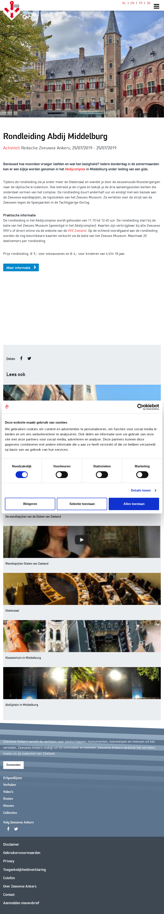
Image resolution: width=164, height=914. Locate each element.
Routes (8, 799)
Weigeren (30, 504)
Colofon (9, 878)
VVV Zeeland (77, 230)
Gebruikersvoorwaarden (21, 853)
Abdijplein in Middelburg (21, 704)
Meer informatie (18, 267)
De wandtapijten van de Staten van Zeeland (33, 516)
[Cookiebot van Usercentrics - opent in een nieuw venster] (140, 407)
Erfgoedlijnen (12, 778)
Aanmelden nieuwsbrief (21, 903)
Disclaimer (11, 845)
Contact (9, 895)
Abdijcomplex (75, 168)
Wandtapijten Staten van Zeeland (26, 563)
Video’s (8, 792)
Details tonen (141, 490)
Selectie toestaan (82, 504)
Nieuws (8, 806)
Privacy (8, 861)
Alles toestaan (134, 504)
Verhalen (9, 785)
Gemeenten (13, 765)
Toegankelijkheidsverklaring (24, 870)
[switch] (62, 474)
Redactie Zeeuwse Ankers (45, 147)
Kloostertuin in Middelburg (23, 657)
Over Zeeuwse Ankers (20, 886)
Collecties (10, 813)
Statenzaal (12, 610)
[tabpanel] (82, 58)
